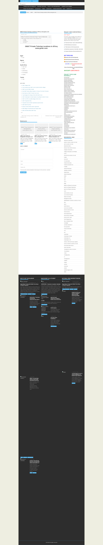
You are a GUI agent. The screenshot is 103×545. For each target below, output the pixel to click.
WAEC (65, 271)
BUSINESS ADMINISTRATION (69, 82)
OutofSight (66, 222)
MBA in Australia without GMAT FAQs (29, 110)
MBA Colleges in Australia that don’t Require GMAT (31, 108)
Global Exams (66, 172)
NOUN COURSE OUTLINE (69, 209)
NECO (65, 204)
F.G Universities (67, 161)
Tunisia (25, 42)
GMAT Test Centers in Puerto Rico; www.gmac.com (41, 129)
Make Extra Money (67, 196)
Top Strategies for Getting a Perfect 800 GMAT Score (32, 95)
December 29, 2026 (24, 282)
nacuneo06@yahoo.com (32, 282)
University (66, 266)
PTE (65, 230)
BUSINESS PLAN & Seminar (67, 6)
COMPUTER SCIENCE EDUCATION (70, 110)
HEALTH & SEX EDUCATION (69, 131)
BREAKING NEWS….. (67, 146)
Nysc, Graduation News (68, 221)
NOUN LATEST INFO (68, 217)
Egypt (25, 39)
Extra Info (66, 159)
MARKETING (66, 104)
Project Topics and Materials (54, 6)
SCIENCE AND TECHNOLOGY (69, 99)
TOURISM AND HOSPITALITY (69, 105)
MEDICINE (66, 123)
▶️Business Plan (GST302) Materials (71, 57)
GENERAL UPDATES (68, 170)
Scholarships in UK (67, 239)
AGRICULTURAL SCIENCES (69, 90)
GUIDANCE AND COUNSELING (69, 100)
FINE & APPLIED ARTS (68, 112)
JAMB (65, 183)
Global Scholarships (67, 174)
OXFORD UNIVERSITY (68, 224)
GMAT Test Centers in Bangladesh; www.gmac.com (27, 129)
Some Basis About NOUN (68, 245)
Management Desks (67, 198)
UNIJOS (65, 262)
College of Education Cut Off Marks (70, 151)
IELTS (64, 8)
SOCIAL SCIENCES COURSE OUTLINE (71, 243)
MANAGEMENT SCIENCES (69, 95)
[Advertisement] (51, 21)
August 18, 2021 (53, 306)
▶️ (64, 59)
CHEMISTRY (66, 108)
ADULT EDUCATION (68, 89)
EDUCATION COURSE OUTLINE (70, 155)
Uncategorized (67, 258)
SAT (65, 232)
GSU (65, 179)
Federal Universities (67, 162)
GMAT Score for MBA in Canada (28, 89)
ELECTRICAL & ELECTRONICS (69, 127)
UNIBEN (65, 260)
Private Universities (67, 228)
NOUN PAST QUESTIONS (41, 6)
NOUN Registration (67, 219)
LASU (65, 191)
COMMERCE (66, 107)
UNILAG (65, 264)
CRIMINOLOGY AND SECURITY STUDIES (71, 101)
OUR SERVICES (38, 8)
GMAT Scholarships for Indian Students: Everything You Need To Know (35, 96)
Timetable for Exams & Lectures (70, 249)
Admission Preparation (68, 140)
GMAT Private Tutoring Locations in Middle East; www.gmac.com (29, 116)
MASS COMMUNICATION (68, 96)
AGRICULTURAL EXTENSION (69, 91)
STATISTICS (66, 129)
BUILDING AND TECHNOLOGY (70, 130)
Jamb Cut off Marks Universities (70, 189)
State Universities (67, 247)
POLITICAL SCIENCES (68, 98)
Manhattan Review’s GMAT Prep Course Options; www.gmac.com (53, 116)
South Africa (26, 41)
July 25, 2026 (32, 295)
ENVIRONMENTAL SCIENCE (69, 116)
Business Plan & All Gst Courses (70, 147)
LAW (65, 113)
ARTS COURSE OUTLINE (68, 144)
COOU (65, 153)
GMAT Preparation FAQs (26, 100)
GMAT (22, 112)
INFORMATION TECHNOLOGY (69, 134)
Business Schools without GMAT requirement (30, 106)
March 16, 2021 (53, 316)
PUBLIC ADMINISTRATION (69, 122)
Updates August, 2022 (68, 269)
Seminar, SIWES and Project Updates (71, 241)
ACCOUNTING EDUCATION (69, 78)
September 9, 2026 (75, 291)
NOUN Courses (67, 211)
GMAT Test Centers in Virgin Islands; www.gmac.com (55, 129)
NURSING (66, 109)
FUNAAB (65, 166)
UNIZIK (65, 268)
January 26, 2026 (44, 282)
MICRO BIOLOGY (67, 121)
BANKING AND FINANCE (68, 81)
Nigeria (25, 40)
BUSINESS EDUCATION (68, 83)
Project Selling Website (28, 8)
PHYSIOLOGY (66, 126)
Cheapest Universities (68, 149)
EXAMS (43, 8)
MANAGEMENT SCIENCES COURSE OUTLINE (72, 200)
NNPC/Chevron (67, 206)
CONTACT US (69, 8)
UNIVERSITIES (48, 8)
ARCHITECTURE (67, 87)
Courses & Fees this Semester (29, 6)
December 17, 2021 (54, 296)
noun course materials (68, 207)
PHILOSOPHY (66, 125)
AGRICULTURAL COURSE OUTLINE (70, 142)
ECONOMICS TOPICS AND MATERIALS (71, 103)
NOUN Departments (68, 213)
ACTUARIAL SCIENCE (68, 92)
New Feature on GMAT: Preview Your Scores (30, 93)
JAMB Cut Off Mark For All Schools (70, 185)
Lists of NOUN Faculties (68, 194)
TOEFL (65, 253)
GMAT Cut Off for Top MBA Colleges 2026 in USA (31, 98)
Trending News (67, 254)
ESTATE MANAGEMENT (68, 117)
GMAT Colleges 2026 (26, 85)
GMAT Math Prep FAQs (26, 104)
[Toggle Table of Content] (49, 37)
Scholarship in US (67, 238)
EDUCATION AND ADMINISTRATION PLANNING (73, 94)
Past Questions (67, 226)
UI (64, 256)
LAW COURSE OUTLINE (68, 192)
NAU (65, 202)
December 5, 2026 (24, 134)
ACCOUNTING (66, 77)
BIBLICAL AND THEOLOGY (69, 85)
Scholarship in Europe (68, 236)
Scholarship (66, 234)
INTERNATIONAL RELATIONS (69, 119)
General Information (67, 168)
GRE (65, 177)
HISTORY (66, 132)
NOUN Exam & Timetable (68, 215)
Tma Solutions (66, 251)
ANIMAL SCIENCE (67, 86)
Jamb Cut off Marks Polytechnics (70, 187)
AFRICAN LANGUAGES (68, 80)
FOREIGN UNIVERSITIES (57, 8)
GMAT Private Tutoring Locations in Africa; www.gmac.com (31, 38)
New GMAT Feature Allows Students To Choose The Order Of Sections (35, 91)
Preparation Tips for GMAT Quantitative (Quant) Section (32, 102)
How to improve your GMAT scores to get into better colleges (34, 87)
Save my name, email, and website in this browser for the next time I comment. (35, 169)
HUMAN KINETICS (67, 118)
